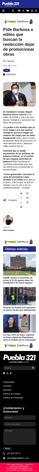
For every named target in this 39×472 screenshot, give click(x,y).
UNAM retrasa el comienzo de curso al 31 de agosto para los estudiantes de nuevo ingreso (18, 280)
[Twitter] (23, 11)
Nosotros (7, 390)
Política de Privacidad (13, 398)
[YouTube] (28, 11)
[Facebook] (19, 11)
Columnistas (8, 382)
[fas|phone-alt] (5, 453)
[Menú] (3, 10)
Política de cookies (11, 394)
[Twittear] (21, 198)
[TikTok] (36, 11)
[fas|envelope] (5, 458)
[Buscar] (33, 368)
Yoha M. (11, 61)
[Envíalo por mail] (21, 193)
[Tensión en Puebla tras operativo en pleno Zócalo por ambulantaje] (19, 288)
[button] (13, 10)
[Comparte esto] (27, 193)
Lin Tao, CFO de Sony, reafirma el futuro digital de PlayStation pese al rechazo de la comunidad (19, 337)
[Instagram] (32, 11)
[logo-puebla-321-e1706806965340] (10, 4)
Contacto (7, 386)
